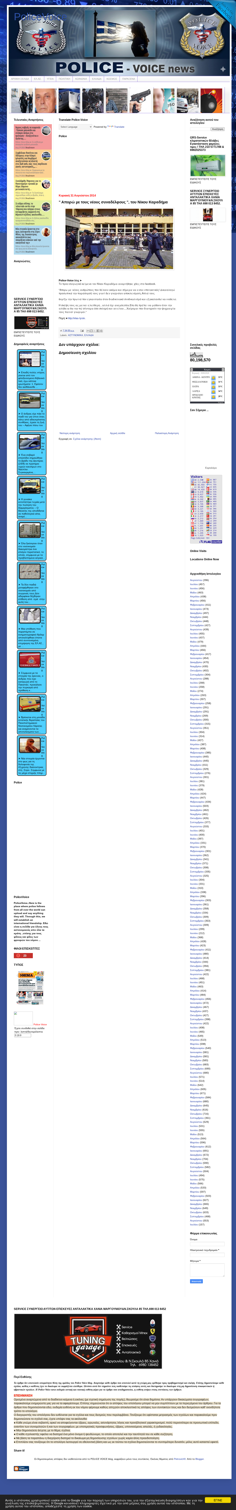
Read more (30, 147)
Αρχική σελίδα (117, 433)
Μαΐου (193, 592)
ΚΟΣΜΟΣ (112, 78)
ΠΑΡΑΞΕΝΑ (128, 78)
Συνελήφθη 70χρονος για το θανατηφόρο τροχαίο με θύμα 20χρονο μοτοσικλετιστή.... (28, 185)
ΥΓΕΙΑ (50, 78)
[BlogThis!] (91, 331)
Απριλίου (195, 596)
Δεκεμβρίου (196, 613)
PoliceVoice (40, 16)
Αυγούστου (196, 580)
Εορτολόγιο (211, 468)
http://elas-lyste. (77, 318)
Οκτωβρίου (196, 621)
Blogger (199, 1459)
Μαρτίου (194, 600)
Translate (119, 126)
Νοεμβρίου (196, 617)
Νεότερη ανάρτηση (70, 433)
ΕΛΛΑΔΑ (96, 78)
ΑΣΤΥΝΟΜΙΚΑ (75, 335)
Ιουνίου (194, 588)
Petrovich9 (180, 1459)
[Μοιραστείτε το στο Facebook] (98, 331)
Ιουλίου (194, 584)
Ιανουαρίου (196, 609)
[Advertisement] (119, 165)
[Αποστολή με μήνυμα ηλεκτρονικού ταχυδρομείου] (88, 331)
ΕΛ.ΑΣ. (38, 78)
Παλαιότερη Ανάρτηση (167, 433)
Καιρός (221, 402)
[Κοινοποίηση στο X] (94, 331)
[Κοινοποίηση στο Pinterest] (101, 331)
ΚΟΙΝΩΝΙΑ (81, 78)
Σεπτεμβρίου (197, 625)
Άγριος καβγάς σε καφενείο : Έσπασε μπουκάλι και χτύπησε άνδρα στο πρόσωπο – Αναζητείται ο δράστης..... (28, 133)
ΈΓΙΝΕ (218, 1500)
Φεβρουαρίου (197, 604)
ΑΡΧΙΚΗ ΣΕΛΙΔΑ (20, 78)
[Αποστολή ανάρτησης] (81, 330)
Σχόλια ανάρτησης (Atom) (87, 438)
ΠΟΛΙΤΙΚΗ (64, 78)
